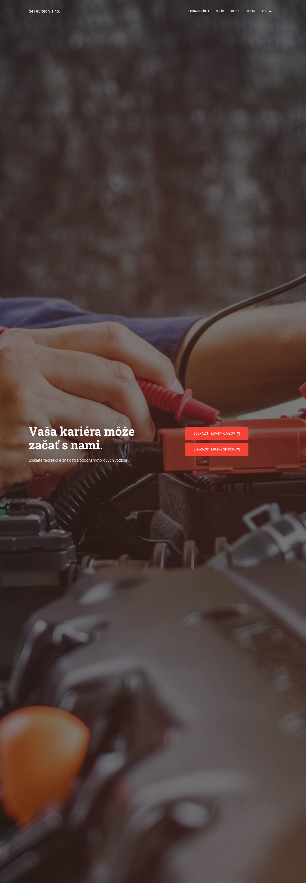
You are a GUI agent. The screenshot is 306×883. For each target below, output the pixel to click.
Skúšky (250, 11)
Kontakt (268, 11)
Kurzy (235, 11)
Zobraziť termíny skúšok (217, 450)
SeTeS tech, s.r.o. (44, 11)
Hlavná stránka (198, 11)
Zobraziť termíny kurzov (216, 434)
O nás (220, 11)
